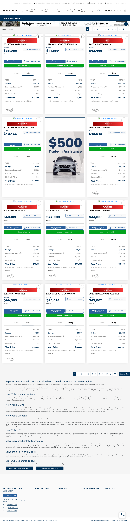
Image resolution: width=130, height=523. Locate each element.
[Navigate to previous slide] (1, 23)
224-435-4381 (84, 3)
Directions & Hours (90, 488)
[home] (105, 10)
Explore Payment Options (13, 61)
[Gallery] (65, 24)
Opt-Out (55, 520)
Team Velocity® (101, 520)
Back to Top (124, 374)
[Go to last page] (127, 29)
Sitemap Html (41, 520)
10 (120, 29)
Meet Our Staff (42, 488)
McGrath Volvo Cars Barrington (11, 520)
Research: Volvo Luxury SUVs (50, 468)
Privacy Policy (24, 520)
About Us (62, 488)
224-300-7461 (69, 3)
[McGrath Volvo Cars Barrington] (11, 11)
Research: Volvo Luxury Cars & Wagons (19, 468)
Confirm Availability (22, 65)
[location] (34, 3)
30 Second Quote (33, 49)
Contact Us (11, 495)
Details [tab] (16, 73)
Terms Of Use (32, 520)
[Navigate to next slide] (128, 23)
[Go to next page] (123, 29)
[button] (38, 36)
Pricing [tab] (27, 73)
